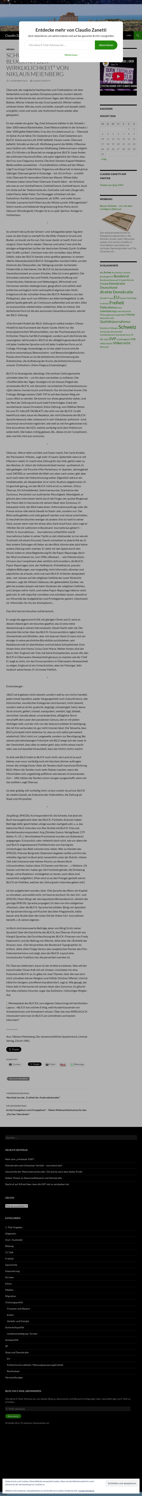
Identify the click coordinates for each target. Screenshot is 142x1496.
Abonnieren (106, 45)
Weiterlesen (71, 54)
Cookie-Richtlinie (86, 1490)
